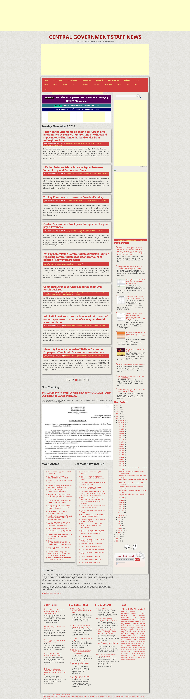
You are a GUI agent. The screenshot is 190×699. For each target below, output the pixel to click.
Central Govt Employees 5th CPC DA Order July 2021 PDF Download (131, 390)
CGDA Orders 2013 (139, 643)
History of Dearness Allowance (90, 557)
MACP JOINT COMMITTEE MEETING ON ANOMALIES (60, 482)
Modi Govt (96, 143)
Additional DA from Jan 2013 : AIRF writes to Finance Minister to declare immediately (92, 525)
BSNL (138, 628)
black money (69, 143)
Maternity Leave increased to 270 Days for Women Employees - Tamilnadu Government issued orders (73, 351)
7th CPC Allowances (71, 230)
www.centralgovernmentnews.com (130, 240)
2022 (118, 405)
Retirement (141, 624)
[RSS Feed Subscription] (120, 565)
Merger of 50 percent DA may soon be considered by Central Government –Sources (54, 611)
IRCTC (143, 628)
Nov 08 (121, 466)
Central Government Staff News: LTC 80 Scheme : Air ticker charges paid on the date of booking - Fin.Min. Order (60, 530)
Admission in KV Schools (137, 641)
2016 (118, 418)
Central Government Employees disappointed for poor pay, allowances (76, 225)
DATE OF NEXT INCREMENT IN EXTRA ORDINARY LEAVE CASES (59, 559)
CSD (135, 85)
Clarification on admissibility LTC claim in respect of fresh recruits (108, 644)
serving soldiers (104, 173)
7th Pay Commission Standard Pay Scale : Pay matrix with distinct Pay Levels (135, 281)
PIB (98, 173)
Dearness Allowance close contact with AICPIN (93, 553)
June (119, 522)
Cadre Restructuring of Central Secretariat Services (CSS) (57, 512)
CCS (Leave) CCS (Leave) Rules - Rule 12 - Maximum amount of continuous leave (81, 651)
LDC (140, 634)
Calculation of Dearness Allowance (91, 547)
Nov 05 (121, 502)
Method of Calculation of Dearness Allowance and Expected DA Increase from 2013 (92, 478)
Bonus (137, 622)
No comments (58, 145)
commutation (53, 264)
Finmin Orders (126, 626)
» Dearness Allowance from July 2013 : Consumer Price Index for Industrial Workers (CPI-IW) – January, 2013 (92, 532)
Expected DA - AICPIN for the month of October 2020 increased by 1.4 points (130, 267)
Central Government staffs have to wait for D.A (93, 511)
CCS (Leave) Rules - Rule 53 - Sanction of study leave (80, 664)
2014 (118, 537)
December (121, 420)
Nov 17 (121, 446)
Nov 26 (121, 429)
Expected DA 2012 (86, 536)
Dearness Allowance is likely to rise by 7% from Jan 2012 (92, 540)
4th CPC (131, 653)
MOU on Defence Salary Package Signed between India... (131, 472)
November (121, 422)
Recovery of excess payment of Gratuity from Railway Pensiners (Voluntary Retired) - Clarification (60, 507)
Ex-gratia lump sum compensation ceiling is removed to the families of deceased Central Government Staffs (59, 542)
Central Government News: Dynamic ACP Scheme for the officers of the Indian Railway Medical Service (59, 524)
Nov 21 (121, 438)
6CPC (55, 85)
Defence (133, 613)
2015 (118, 534)
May (119, 524)
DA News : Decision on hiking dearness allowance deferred (93, 520)
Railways (127, 80)
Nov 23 (121, 433)
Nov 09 (121, 463)
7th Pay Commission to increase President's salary (132, 476)
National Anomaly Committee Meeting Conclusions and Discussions (59, 486)
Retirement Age (113, 80)
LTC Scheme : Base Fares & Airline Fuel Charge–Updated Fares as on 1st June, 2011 (107, 631)
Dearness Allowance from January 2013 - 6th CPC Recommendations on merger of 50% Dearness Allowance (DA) (93, 493)
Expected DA (86, 80)
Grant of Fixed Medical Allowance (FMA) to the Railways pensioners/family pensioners (60, 536)
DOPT (133, 608)
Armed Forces (130, 624)
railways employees (59, 327)
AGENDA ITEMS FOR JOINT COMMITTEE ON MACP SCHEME (58, 477)
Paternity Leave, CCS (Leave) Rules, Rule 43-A (131, 365)
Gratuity (123, 634)
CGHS (137, 80)
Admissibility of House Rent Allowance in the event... (132, 491)
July (119, 519)
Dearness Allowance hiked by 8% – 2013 (91, 473)
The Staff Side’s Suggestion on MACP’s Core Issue (59, 473)
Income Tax (84, 85)
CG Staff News (72, 80)
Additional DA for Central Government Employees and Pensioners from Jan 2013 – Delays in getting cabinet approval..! (92, 500)
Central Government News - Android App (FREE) (77, 105)
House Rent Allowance (71, 325)
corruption (77, 143)
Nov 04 (121, 504)
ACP (122, 640)
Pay (81, 232)
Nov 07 (121, 498)
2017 (118, 416)
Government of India (86, 143)
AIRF (123, 619)
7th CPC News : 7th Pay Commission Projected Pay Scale (55, 641)
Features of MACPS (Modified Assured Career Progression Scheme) (59, 491)
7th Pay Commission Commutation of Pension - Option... (133, 484)
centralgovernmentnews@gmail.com (53, 593)
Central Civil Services (138, 632)
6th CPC (128, 619)
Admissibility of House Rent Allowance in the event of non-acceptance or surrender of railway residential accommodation (75, 319)
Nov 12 (121, 457)
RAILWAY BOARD (89, 325)
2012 (118, 541)
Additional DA (125, 642)
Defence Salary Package (72, 173)
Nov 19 (121, 442)
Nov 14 (121, 453)
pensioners (93, 173)
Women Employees (82, 357)
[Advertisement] (95, 15)
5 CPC (136, 653)
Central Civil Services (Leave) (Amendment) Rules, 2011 (81, 626)
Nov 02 (121, 509)
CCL (130, 632)
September (121, 515)
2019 (118, 412)
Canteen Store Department (130, 651)
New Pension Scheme (133, 620)
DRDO (143, 645)
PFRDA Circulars (140, 638)
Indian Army (83, 173)
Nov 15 (121, 451)
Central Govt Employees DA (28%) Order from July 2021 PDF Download (76, 99)
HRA (79, 325)
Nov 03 (121, 507)
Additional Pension (126, 647)
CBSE (122, 645)
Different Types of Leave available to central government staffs (81, 610)
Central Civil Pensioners (135, 640)
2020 (118, 410)
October (120, 513)
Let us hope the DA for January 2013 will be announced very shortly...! (93, 506)
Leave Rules (68, 355)
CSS (74, 85)
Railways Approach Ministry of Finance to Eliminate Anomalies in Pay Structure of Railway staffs (60, 496)
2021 (118, 407)
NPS (143, 613)
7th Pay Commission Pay (85, 230)
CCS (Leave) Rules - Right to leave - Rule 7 (82, 639)
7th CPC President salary (94, 200)
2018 (118, 414)
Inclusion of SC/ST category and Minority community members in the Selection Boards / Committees (59, 553)
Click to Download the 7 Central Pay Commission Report (77, 109)
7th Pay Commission (76, 263)
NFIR (82, 325)
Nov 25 (121, 431)
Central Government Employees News (69, 232)
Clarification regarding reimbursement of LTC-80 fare (107, 619)
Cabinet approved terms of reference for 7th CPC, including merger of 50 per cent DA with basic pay (55, 671)
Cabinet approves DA (133, 645)
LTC (127, 85)
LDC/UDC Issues (139, 636)
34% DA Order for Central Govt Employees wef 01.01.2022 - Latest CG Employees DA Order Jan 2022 (135, 316)
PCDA (143, 626)
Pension (96, 85)
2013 (118, 539)
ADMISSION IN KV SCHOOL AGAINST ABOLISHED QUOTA (135, 298)
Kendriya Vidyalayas (128, 630)
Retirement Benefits (127, 638)
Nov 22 (121, 435)
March (120, 528)
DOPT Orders (57, 80)
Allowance (136, 626)
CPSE (45, 89)
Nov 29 (121, 425)
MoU (88, 173)
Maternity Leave (77, 355)
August (120, 517)
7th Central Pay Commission (74, 200)
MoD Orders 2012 (132, 657)
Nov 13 (121, 455)
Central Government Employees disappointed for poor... (133, 480)
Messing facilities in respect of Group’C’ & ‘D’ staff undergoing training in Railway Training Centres (60, 517)
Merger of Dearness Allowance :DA (92, 544)
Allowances (95, 230)
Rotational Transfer (127, 643)
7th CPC (84, 200)
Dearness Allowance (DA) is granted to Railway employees (93, 483)
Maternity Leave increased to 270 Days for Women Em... (132, 495)
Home (46, 80)
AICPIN (64, 85)
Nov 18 (121, 444)
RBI (52, 145)
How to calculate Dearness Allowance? (93, 549)
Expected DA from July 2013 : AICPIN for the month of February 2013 (93, 516)
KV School (99, 80)
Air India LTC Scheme (138, 649)
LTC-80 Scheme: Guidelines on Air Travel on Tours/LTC (107, 655)
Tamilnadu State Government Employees (65, 357)
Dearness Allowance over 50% (90, 562)
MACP (46, 85)
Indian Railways (138, 617)
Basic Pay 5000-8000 (130, 659)
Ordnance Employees (128, 628)
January (120, 532)
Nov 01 (121, 511)
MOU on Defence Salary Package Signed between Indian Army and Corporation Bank (73, 169)
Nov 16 (121, 448)
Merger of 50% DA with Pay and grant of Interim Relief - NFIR (53, 655)
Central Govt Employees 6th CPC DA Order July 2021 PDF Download (131, 377)
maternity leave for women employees (93, 355)
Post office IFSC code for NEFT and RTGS (135, 350)
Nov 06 (121, 500)
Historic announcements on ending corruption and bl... (133, 469)
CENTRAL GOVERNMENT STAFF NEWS (95, 36)
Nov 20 (121, 440)
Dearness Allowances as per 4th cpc (92, 560)
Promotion (108, 85)
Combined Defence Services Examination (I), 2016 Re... (132, 487)
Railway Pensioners (62, 264)
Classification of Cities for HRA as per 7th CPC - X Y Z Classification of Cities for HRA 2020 (135, 334)
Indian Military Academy (65, 294)
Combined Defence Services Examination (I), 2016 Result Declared (72, 288)
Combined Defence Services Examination (77, 293)
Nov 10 (121, 461)
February (121, 530)
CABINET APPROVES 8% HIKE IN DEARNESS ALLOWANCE (91, 488)
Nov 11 (121, 459)
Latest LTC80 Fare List (105, 609)
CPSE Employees (132, 634)
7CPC (119, 85)
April (119, 526)
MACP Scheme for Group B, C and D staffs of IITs (59, 548)
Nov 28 (121, 427)
